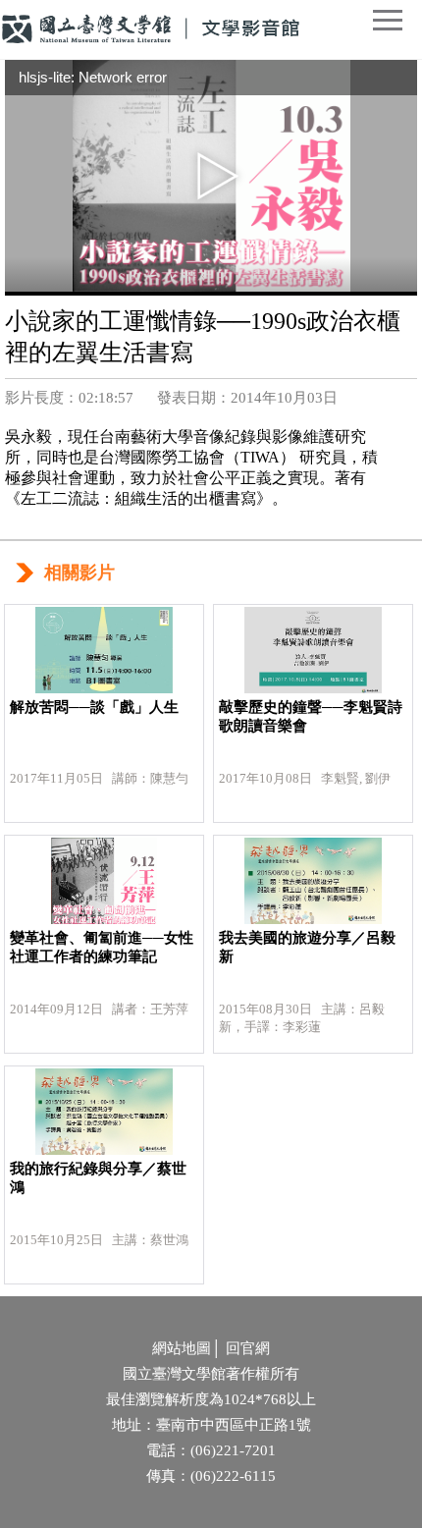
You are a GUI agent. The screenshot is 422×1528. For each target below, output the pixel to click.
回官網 (248, 1348)
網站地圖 (181, 1348)
